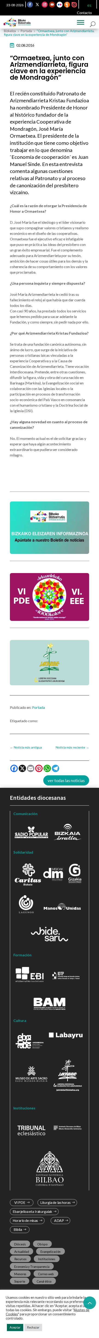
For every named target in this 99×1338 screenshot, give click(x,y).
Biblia (18, 1229)
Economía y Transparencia (32, 1266)
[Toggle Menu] (80, 22)
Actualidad (21, 1251)
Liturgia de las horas (55, 1202)
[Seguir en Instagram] (45, 5)
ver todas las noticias (66, 780)
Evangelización (51, 1251)
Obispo (42, 1244)
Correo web (46, 1274)
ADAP (59, 1220)
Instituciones (46, 1259)
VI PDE (19, 1202)
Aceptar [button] (15, 1327)
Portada (38, 707)
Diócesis (20, 1244)
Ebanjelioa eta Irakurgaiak (32, 1211)
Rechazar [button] (33, 1327)
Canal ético (44, 1281)
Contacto (84, 12)
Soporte (19, 1281)
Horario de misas (25, 1220)
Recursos (20, 1259)
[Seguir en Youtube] (52, 5)
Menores (20, 1274)
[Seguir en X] (37, 5)
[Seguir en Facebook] (30, 5)
